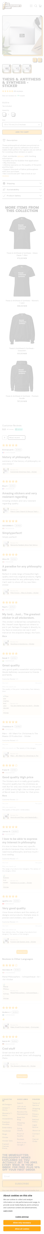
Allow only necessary (22, 1222)
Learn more (7, 1211)
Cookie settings (22, 1217)
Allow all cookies (22, 1229)
